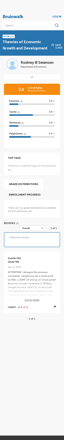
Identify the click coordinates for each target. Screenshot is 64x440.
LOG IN (57, 17)
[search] (28, 25)
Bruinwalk (13, 16)
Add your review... (20, 237)
